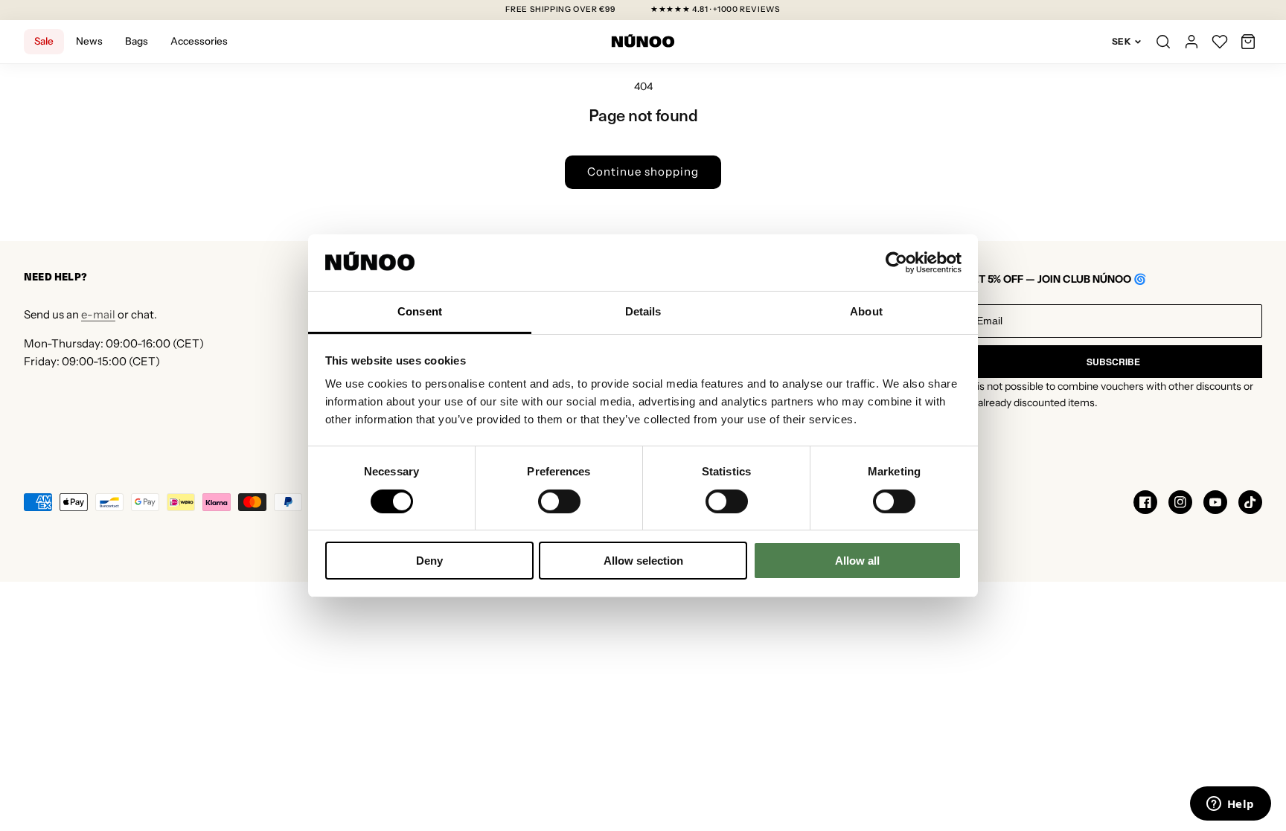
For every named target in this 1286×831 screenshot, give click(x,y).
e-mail (98, 314)
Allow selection (643, 560)
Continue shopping (643, 171)
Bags (136, 41)
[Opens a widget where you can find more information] (1230, 805)
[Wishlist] (1220, 42)
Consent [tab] (419, 311)
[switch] (559, 501)
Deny (429, 560)
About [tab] (866, 311)
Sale (44, 41)
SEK (1121, 41)
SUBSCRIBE (1113, 361)
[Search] (1163, 42)
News (89, 41)
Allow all (857, 560)
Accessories (199, 41)
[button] (1248, 42)
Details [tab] (643, 311)
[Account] (1191, 42)
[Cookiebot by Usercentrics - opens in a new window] (896, 262)
